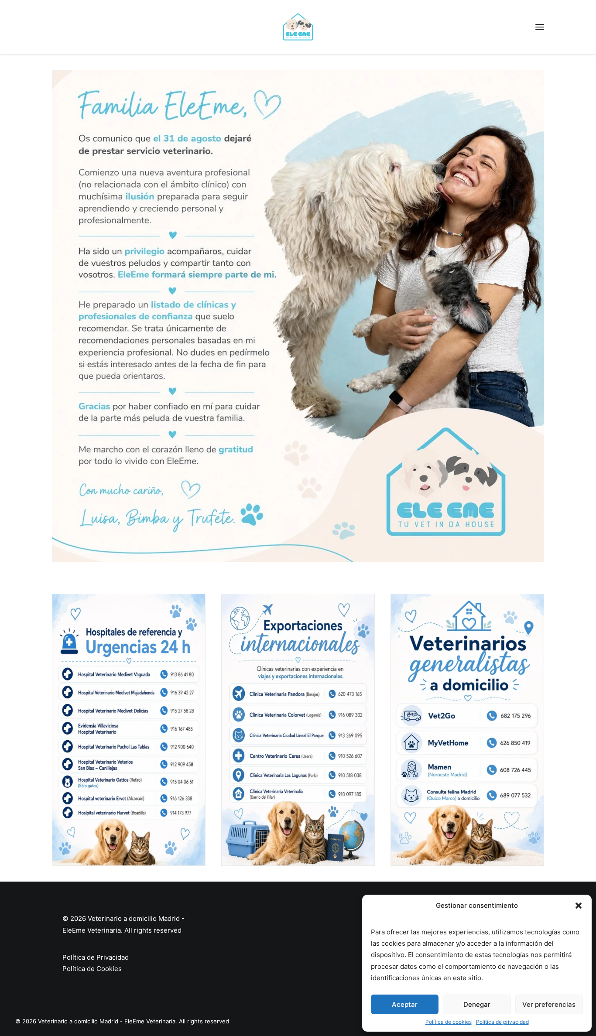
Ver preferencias (548, 1004)
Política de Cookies (92, 968)
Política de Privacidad (95, 957)
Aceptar (405, 1004)
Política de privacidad (502, 1022)
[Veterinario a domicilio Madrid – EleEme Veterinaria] (298, 27)
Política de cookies (448, 1022)
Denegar (476, 1004)
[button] (578, 905)
